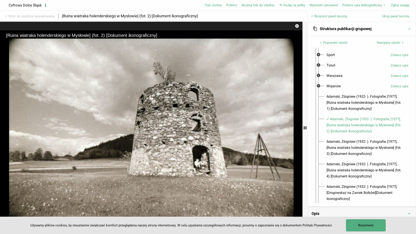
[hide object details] (305, 128)
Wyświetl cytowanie (323, 5)
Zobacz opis (399, 55)
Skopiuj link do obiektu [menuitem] (258, 5)
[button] (362, 29)
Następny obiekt (388, 43)
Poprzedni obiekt (335, 43)
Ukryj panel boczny (395, 16)
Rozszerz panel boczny (330, 16)
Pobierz (231, 5)
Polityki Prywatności (317, 225)
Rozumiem (366, 225)
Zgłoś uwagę (400, 5)
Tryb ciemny (213, 5)
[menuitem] (330, 55)
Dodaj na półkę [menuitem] (294, 5)
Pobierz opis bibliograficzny (362, 5)
